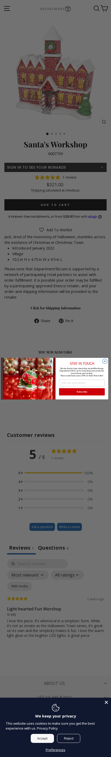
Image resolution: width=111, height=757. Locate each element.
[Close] (106, 702)
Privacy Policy (47, 728)
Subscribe (82, 391)
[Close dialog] (104, 361)
